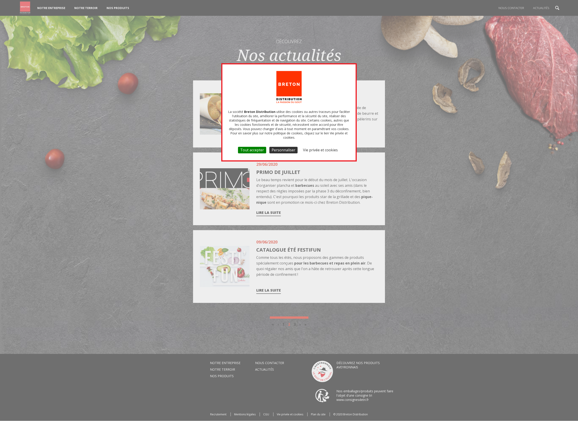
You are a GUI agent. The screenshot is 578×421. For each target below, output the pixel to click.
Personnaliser (283, 149)
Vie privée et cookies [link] (320, 149)
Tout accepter (252, 149)
